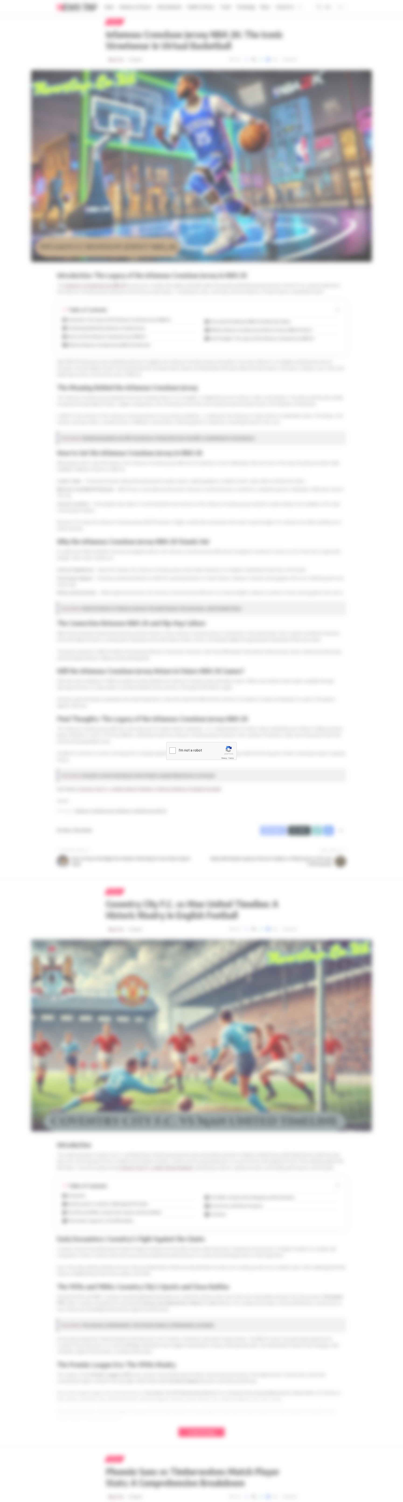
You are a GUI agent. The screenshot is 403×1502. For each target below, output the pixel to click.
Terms (231, 758)
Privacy (224, 758)
